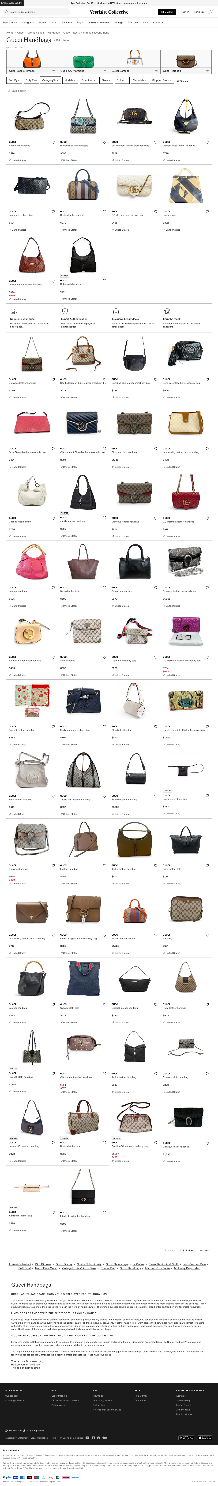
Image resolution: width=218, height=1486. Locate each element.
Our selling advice (102, 1400)
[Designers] (36, 22)
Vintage (118, 22)
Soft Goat (24, 1268)
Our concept (11, 1396)
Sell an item (167, 12)
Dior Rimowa (43, 1264)
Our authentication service (65, 1400)
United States (32, 1481)
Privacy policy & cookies (71, 1437)
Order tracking (59, 1396)
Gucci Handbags (130, 1268)
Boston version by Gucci (26, 1364)
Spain (52, 1481)
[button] (211, 12)
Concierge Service (14, 1400)
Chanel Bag (108, 1268)
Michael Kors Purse (157, 1268)
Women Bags (36, 32)
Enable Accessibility (11, 3)
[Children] (74, 22)
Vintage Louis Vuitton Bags (79, 1268)
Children (67, 22)
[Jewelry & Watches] (112, 22)
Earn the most (171, 319)
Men (54, 22)
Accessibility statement (16, 1437)
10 (200, 1250)
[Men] (60, 22)
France (6, 1481)
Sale (145, 22)
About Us (158, 22)
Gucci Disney (64, 1264)
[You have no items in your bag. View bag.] (211, 12)
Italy (59, 1481)
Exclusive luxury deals (125, 319)
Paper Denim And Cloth (164, 1264)
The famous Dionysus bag (26, 1361)
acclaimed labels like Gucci (159, 1342)
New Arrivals (10, 22)
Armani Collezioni (19, 1264)
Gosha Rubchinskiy (89, 1264)
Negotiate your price (22, 319)
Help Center (141, 1396)
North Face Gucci (46, 1268)
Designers (28, 22)
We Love (133, 22)
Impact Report (183, 1405)
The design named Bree (25, 1368)
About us (181, 1396)
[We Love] (140, 22)
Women (43, 22)
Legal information (39, 1437)
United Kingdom (18, 1481)
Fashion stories (184, 1414)
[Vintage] (125, 22)
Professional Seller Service (107, 1409)
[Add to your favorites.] (53, 142)
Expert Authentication (74, 319)
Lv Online (138, 1264)
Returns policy (58, 1405)
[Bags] (85, 22)
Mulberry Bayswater (187, 1268)
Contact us (140, 1400)
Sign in (185, 12)
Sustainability (183, 1400)
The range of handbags (23, 1351)
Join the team (183, 1409)
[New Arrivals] (20, 22)
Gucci (20, 32)
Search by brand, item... (22, 12)
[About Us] (166, 22)
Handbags (53, 32)
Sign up (199, 12)
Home (9, 32)
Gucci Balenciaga (117, 1264)
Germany (44, 1481)
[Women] (50, 22)
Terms (53, 1437)
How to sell (99, 1396)
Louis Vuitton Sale (194, 1264)
